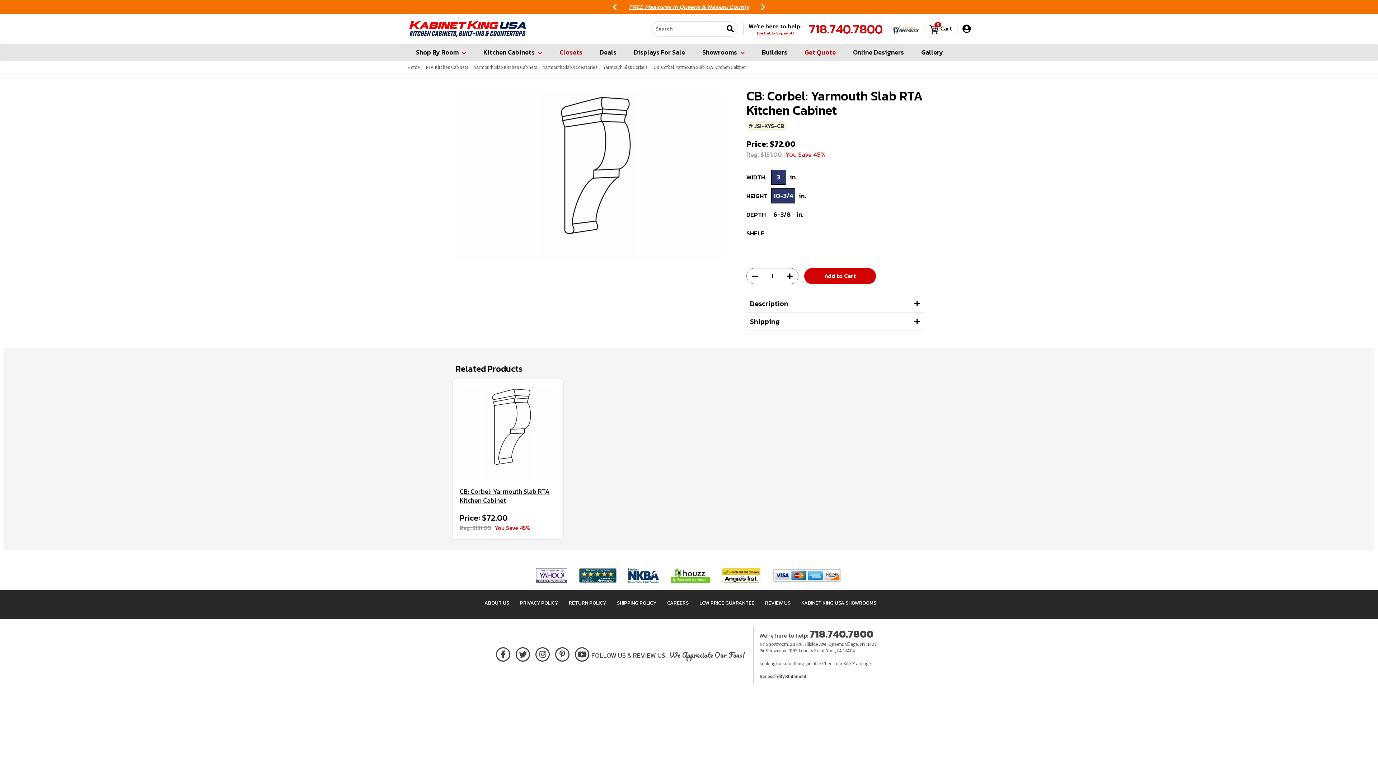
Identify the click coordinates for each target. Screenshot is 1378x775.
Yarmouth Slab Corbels (625, 67)
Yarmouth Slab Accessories (570, 67)
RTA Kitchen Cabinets (447, 67)
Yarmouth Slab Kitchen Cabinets (505, 67)
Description (769, 303)
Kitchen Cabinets (509, 52)
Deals (608, 52)
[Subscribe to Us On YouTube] (582, 653)
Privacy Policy (539, 603)
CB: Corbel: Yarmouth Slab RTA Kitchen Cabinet (505, 496)
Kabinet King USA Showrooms (838, 603)
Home (413, 67)
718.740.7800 (846, 29)
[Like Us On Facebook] (503, 653)
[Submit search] (730, 29)
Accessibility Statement (782, 676)
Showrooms (719, 52)
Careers (678, 603)
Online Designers (878, 52)
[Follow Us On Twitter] (523, 653)
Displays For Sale (659, 52)
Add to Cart (840, 276)
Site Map (852, 663)
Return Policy (587, 603)
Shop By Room (437, 52)
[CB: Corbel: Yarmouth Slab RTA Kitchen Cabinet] (508, 433)
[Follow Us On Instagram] (543, 653)
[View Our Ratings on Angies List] (742, 575)
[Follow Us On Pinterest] (562, 653)
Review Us (778, 603)
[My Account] (966, 28)
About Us (496, 603)
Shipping (765, 321)
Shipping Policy (636, 603)
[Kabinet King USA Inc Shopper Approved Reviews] (906, 29)
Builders (774, 52)
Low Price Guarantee (726, 603)
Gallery (932, 52)
